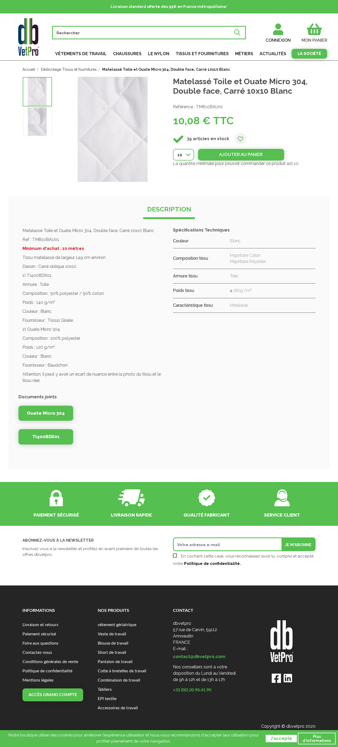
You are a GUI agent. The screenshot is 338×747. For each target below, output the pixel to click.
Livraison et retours (40, 625)
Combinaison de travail (119, 680)
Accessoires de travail (118, 708)
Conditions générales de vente (50, 662)
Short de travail (112, 652)
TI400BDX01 (46, 436)
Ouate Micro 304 (46, 413)
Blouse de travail (113, 643)
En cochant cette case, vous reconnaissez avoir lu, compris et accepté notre (243, 560)
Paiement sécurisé (39, 634)
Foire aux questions (40, 643)
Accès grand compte (53, 695)
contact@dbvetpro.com (199, 656)
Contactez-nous (37, 652)
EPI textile (107, 699)
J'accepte (281, 738)
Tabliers (105, 689)
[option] (37, 92)
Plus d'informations (317, 738)
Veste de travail (112, 634)
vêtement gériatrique (117, 625)
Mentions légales (38, 680)
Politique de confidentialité (47, 671)
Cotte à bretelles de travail (122, 671)
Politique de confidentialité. (212, 563)
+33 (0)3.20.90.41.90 (192, 690)
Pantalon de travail (115, 662)
